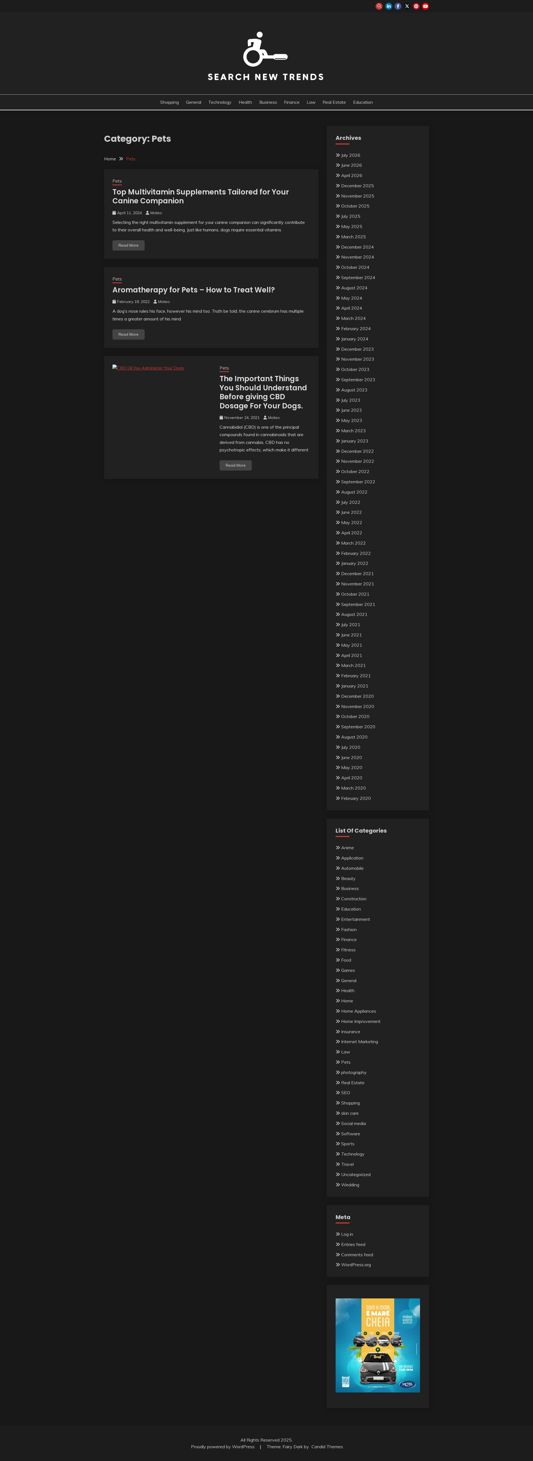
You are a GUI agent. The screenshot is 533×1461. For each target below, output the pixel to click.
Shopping (169, 102)
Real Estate (334, 102)
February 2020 (356, 798)
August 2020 (354, 737)
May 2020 (351, 767)
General (193, 102)
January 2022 (354, 563)
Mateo (156, 212)
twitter (407, 6)
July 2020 (350, 747)
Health (245, 102)
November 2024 (357, 257)
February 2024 (356, 328)
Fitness (348, 949)
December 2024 (357, 247)
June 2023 (351, 410)
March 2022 (353, 543)
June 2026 (351, 165)
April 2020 (351, 777)
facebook (397, 6)
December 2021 (357, 573)
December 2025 (357, 185)
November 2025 (357, 196)
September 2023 (358, 379)
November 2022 (357, 461)
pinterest (416, 6)
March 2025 (353, 236)
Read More (129, 245)
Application (352, 858)
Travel (347, 1164)
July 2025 (350, 216)
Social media (353, 1123)
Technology (220, 102)
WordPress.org (356, 1264)
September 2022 (358, 481)
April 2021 (351, 655)
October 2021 (355, 594)
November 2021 (357, 584)
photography (354, 1072)
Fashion (349, 929)
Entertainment (355, 919)
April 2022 (351, 532)
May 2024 (351, 298)
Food (346, 960)
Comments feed (357, 1254)
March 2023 (353, 430)
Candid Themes (327, 1446)
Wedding (350, 1184)
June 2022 (351, 512)
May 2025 (351, 226)
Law (311, 102)
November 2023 (357, 359)
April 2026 (351, 175)
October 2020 (355, 716)
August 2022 (354, 492)
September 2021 (358, 604)
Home (347, 1001)
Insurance (350, 1031)
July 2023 (350, 400)
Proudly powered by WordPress (223, 1446)
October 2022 (355, 471)
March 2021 (353, 665)
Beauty (348, 878)
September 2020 (358, 726)
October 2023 (355, 369)
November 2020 (357, 706)
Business (268, 102)
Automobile (352, 868)
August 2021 (354, 614)
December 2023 (357, 349)
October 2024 (355, 267)
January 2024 (354, 339)
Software (350, 1133)
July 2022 (350, 502)
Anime (347, 847)
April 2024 (351, 308)
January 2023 (354, 441)
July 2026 (350, 155)
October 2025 (355, 206)
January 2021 (354, 686)
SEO (345, 1092)
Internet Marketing (359, 1041)
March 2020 (353, 788)
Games (348, 970)
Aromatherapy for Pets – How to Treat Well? (193, 290)
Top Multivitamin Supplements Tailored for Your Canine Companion (200, 196)
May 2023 (351, 420)
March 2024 (353, 318)
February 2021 (356, 675)
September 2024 (358, 277)
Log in (347, 1234)
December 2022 (357, 451)
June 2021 (351, 635)
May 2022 (351, 522)
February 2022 (356, 553)
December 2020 (357, 696)
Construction (353, 898)
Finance (292, 102)
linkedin (388, 6)
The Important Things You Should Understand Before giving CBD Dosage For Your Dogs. (263, 392)
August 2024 (354, 287)
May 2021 (351, 645)
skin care (350, 1113)
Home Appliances (358, 1011)
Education (363, 102)
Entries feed (353, 1244)
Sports (348, 1143)
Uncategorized (356, 1174)
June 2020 (351, 757)
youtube (425, 6)
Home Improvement (361, 1021)
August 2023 (354, 390)
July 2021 (350, 624)
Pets (117, 181)
